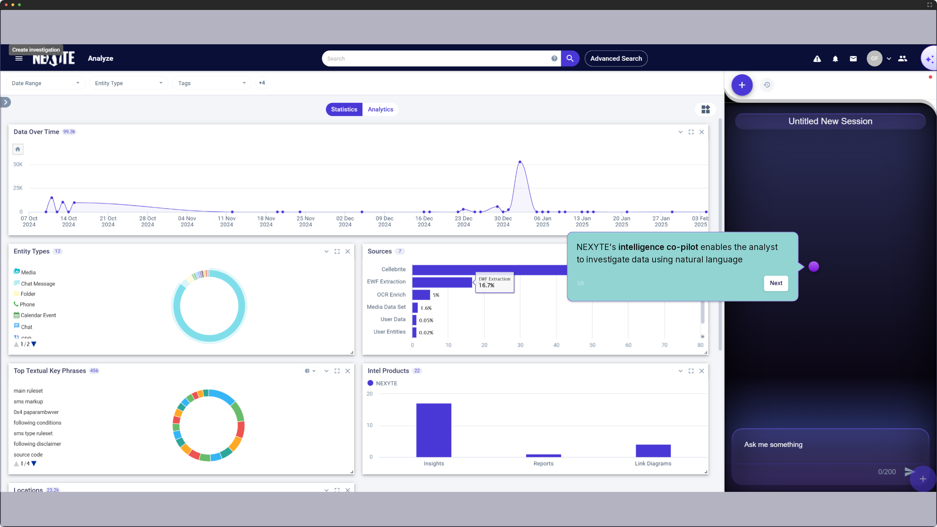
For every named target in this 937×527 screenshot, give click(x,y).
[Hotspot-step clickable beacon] (814, 266)
